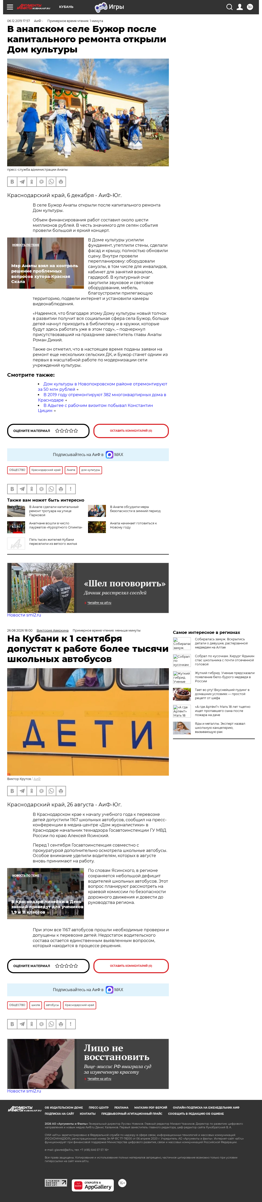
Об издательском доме (64, 1107)
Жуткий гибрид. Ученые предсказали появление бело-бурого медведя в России (225, 677)
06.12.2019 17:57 (18, 21)
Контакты (87, 1114)
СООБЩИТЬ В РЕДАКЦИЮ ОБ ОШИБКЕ (196, 1114)
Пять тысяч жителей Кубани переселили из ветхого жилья (53, 542)
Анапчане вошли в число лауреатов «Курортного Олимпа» (55, 525)
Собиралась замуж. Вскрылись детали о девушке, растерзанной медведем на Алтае (221, 643)
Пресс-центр (98, 1107)
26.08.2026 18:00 (19, 630)
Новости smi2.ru (24, 615)
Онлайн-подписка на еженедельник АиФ (206, 1107)
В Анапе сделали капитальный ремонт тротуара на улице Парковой (54, 511)
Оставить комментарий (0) (131, 430)
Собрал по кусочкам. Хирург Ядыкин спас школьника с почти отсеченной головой (224, 660)
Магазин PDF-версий (150, 1107)
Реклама (121, 1107)
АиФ (37, 779)
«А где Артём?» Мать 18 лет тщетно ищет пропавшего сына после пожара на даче (222, 711)
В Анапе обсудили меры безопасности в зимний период (135, 509)
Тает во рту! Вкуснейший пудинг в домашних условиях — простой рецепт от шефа (222, 694)
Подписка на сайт (59, 1114)
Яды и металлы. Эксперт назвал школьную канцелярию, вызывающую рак (220, 728)
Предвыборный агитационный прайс (131, 1114)
